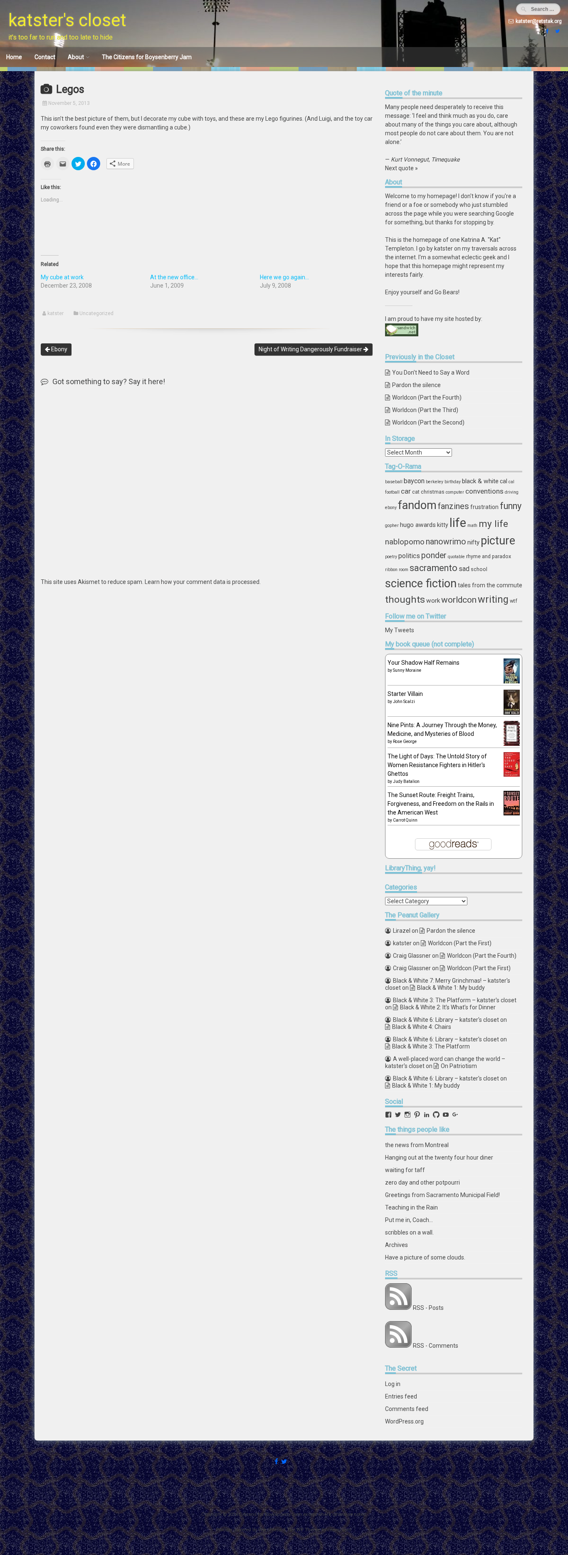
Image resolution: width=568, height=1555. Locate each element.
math (472, 525)
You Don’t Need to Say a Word (430, 372)
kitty (442, 525)
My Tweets (399, 630)
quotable (456, 556)
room (403, 569)
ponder (434, 555)
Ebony (58, 349)
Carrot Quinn (405, 820)
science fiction (421, 583)
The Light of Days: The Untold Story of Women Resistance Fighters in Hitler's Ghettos (437, 765)
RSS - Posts (428, 1307)
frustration (484, 507)
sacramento (433, 568)
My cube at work (62, 277)
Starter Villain (405, 694)
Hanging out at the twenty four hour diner (439, 1157)
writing (493, 599)
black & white (480, 481)
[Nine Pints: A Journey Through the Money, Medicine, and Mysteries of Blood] (512, 743)
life (457, 523)
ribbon (391, 569)
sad (464, 569)
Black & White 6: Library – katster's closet (446, 1019)
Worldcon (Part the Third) (425, 410)
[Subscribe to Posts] (398, 1307)
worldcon (459, 600)
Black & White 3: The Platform (431, 1046)
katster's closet (67, 20)
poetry (391, 556)
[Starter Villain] (512, 712)
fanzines (453, 506)
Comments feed (406, 1409)
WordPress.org (404, 1421)
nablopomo (405, 541)
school (479, 569)
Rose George (405, 741)
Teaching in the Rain (411, 1207)
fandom (417, 505)
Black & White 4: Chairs (421, 1026)
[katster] (556, 31)
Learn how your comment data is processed (202, 582)
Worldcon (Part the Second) (428, 422)
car (406, 491)
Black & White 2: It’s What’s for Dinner (448, 1007)
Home (14, 57)
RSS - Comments (435, 1345)
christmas (433, 492)
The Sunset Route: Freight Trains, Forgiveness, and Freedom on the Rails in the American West (441, 804)
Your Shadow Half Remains (423, 662)
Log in (392, 1384)
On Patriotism (459, 1066)
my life (493, 523)
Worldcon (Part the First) (459, 943)
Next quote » (401, 168)
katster (55, 313)
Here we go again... (284, 277)
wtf (513, 601)
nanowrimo (446, 541)
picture (498, 540)
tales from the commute (490, 585)
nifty (473, 542)
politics (409, 556)
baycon (414, 481)
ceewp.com (339, 1530)
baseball (394, 481)
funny (510, 506)
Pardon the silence (416, 385)
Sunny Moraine (407, 670)
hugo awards (418, 525)
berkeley (434, 481)
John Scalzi (404, 701)
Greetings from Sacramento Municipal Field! (442, 1195)
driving (512, 492)
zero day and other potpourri (422, 1182)
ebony (391, 507)
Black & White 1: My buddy (451, 987)
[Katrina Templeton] (546, 31)
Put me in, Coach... (409, 1220)
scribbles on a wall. (409, 1232)
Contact (45, 57)
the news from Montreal (417, 1145)
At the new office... (174, 277)
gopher (392, 525)
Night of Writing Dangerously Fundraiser (311, 349)
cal (503, 481)
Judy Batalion (406, 781)
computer (455, 492)
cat (416, 492)
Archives (396, 1245)
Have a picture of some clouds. (425, 1257)
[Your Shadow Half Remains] (512, 682)
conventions (484, 491)
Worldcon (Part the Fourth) (427, 397)
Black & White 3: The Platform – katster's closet (454, 1000)
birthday (453, 481)
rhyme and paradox (488, 556)
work (433, 600)
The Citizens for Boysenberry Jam (147, 57)
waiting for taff (405, 1170)
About (76, 57)
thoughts (405, 599)
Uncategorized (96, 313)
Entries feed (401, 1396)
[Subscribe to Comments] (398, 1345)
